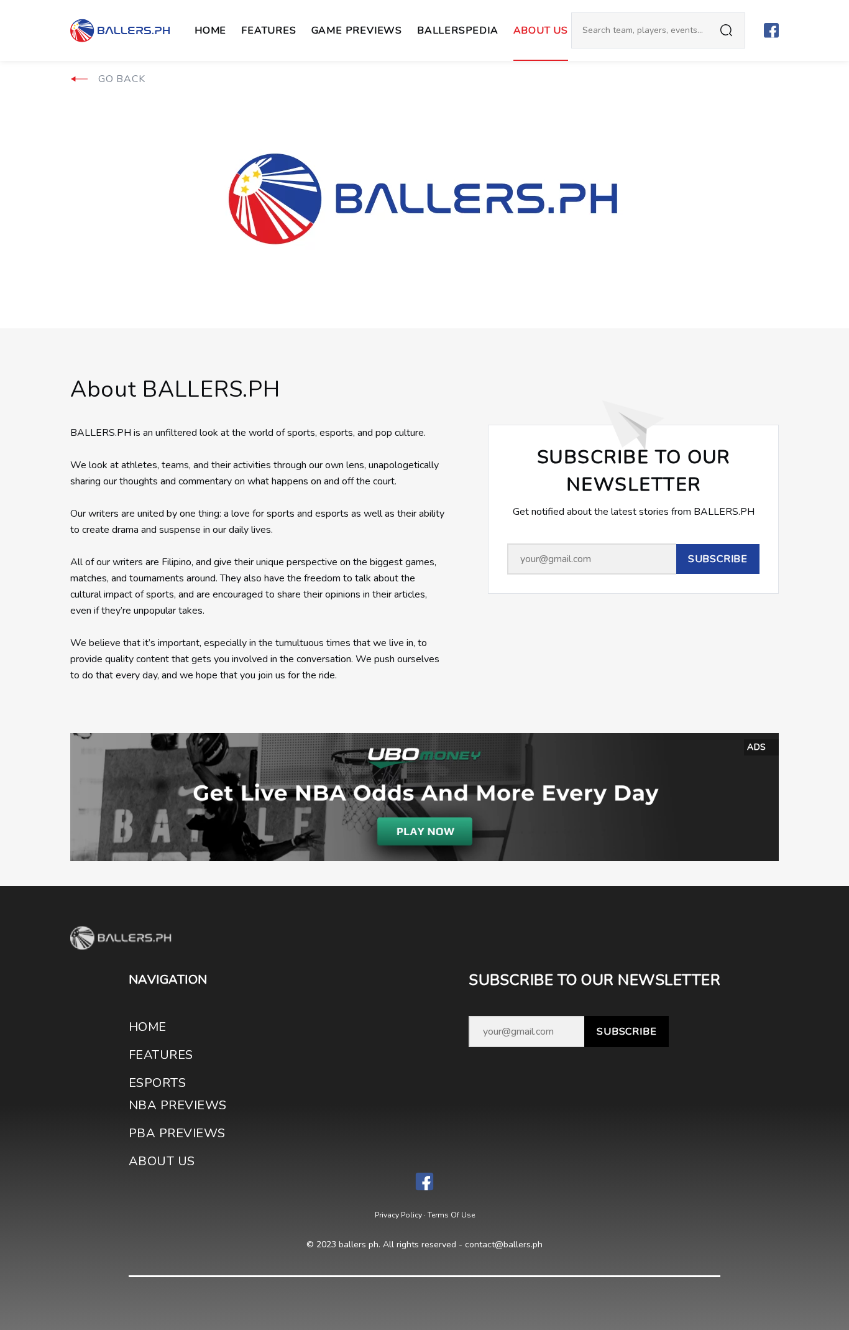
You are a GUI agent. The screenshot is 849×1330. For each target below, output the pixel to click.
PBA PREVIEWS (177, 1133)
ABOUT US (540, 30)
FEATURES (161, 1054)
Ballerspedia (457, 30)
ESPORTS (157, 1082)
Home (210, 30)
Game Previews (356, 30)
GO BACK (121, 79)
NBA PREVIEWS (178, 1105)
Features (268, 30)
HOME (148, 1026)
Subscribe (626, 1031)
